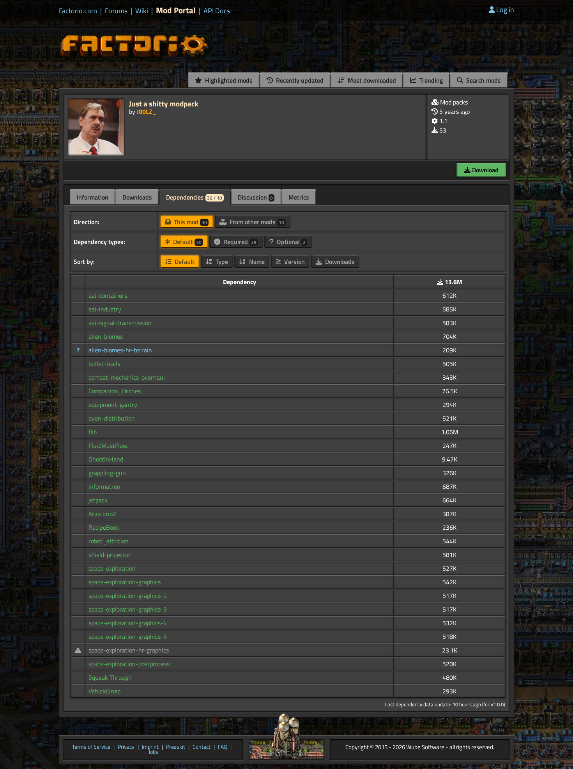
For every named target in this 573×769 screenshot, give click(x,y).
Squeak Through (110, 677)
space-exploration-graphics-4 (127, 623)
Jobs (153, 752)
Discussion (255, 197)
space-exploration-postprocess (129, 663)
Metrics (298, 197)
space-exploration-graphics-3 (127, 609)
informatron (104, 486)
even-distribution (111, 418)
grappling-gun (107, 472)
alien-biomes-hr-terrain (120, 350)
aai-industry (104, 309)
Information (92, 197)
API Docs (216, 10)
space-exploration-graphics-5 (127, 636)
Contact (201, 747)
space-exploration (112, 568)
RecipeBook (103, 527)
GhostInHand (105, 459)
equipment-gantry (112, 404)
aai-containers (107, 295)
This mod (189, 221)
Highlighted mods (228, 80)
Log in (505, 9)
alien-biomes (105, 336)
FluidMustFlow (107, 445)
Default (187, 241)
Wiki (141, 10)
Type (221, 261)
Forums (116, 10)
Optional (290, 241)
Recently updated (299, 80)
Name (256, 261)
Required (239, 241)
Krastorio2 (102, 513)
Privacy (126, 747)
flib (92, 432)
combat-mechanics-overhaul (126, 377)
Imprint (150, 747)
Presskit (175, 747)
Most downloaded (371, 80)
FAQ (222, 747)
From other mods (256, 221)
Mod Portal (176, 10)
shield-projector (109, 554)
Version (294, 261)
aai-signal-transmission (120, 322)
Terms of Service (91, 747)
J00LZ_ (146, 111)
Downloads (137, 197)
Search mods (483, 80)
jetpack (98, 500)
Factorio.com (78, 10)
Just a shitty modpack (163, 103)
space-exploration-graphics (124, 582)
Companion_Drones (114, 391)
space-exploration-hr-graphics (128, 650)
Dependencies (194, 197)
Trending (430, 80)
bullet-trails (104, 363)
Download (484, 170)
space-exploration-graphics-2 (127, 595)
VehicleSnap (104, 691)
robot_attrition (108, 541)
